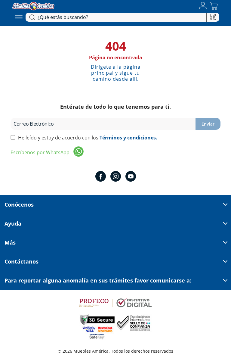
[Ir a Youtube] (130, 177)
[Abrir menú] (19, 17)
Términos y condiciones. (128, 137)
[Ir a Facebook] (100, 177)
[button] (203, 6)
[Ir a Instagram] (115, 177)
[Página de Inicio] (33, 5)
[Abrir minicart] (213, 6)
